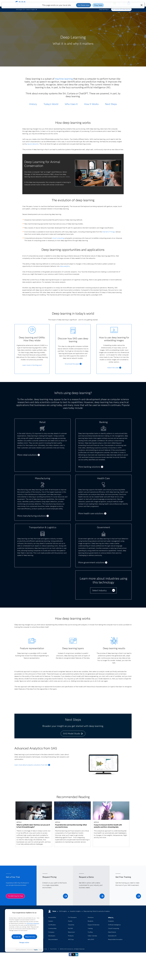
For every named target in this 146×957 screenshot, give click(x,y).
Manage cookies (24, 942)
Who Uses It (71, 104)
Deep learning (103, 9)
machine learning (64, 78)
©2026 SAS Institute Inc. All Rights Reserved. (72, 949)
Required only (30, 937)
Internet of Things (108, 232)
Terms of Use (43, 949)
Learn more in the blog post (32, 365)
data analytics (65, 266)
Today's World (51, 104)
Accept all (16, 937)
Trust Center (53, 949)
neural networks (33, 144)
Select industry (99, 590)
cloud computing (58, 238)
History (33, 104)
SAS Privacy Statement (33, 923)
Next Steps (111, 104)
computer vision (64, 177)
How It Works (91, 104)
